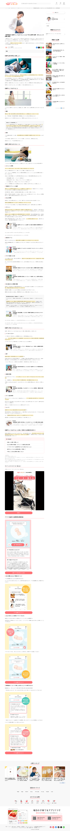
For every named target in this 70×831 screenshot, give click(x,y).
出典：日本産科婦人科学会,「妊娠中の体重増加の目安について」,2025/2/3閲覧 (16, 235)
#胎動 (22, 791)
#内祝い (31, 791)
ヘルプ (9, 826)
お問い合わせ (14, 826)
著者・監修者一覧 (30, 827)
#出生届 (42, 791)
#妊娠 (48, 25)
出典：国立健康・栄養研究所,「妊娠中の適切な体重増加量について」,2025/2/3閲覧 (17, 232)
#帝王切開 (37, 791)
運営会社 (18, 826)
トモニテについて (15, 827)
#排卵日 (26, 791)
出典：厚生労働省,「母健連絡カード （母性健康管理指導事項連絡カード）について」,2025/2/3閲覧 (20, 320)
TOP (6, 826)
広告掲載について (37, 827)
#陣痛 (18, 791)
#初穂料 (47, 791)
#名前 (52, 791)
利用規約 (22, 826)
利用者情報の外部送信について (39, 826)
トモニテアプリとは (22, 827)
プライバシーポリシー (29, 826)
